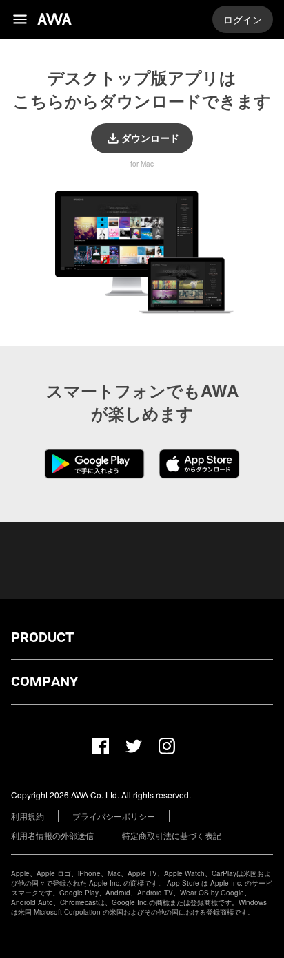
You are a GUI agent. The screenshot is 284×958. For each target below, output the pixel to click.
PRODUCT (42, 638)
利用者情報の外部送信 (52, 835)
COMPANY (44, 682)
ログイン (242, 19)
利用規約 (27, 816)
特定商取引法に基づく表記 (171, 835)
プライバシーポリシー (113, 816)
